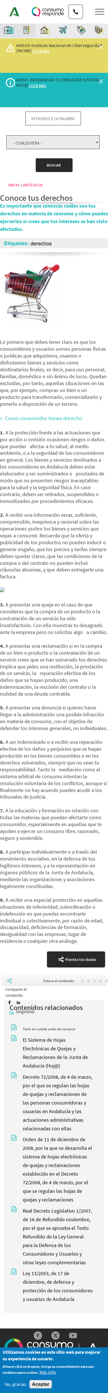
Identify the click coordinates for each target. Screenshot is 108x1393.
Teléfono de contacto (76, 7)
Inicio (13, 185)
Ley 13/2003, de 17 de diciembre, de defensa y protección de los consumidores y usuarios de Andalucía (58, 1286)
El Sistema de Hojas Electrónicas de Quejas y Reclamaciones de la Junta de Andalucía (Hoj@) (55, 1053)
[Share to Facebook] (9, 1002)
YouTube (73, 1335)
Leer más (41, 51)
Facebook (38, 1335)
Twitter (55, 1335)
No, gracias (15, 1384)
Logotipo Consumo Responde (48, 12)
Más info (47, 1372)
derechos (41, 243)
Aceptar (40, 1384)
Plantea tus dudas (80, 959)
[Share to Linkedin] (18, 1002)
